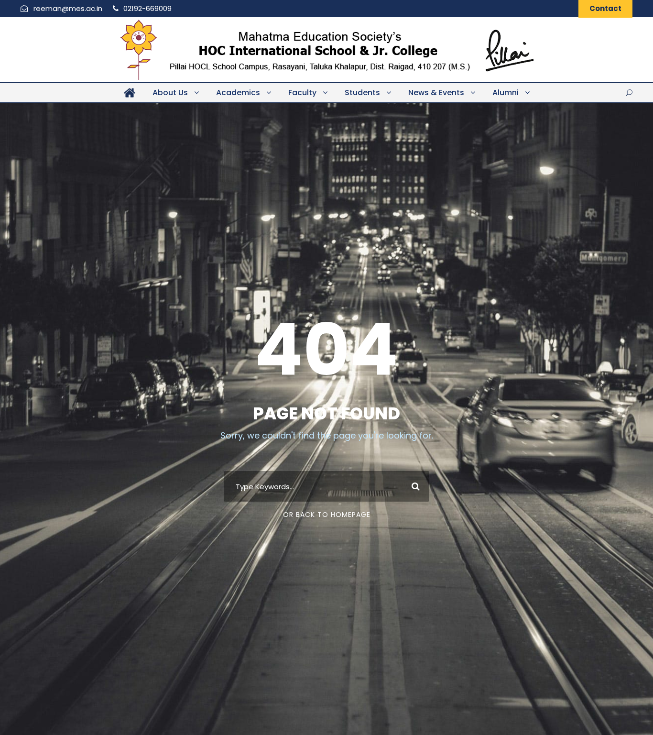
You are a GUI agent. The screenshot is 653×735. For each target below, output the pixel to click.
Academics (238, 92)
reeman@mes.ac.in (67, 8)
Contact (605, 8)
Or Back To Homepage (326, 514)
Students (362, 92)
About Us (170, 92)
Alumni (505, 92)
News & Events (436, 92)
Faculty (302, 92)
